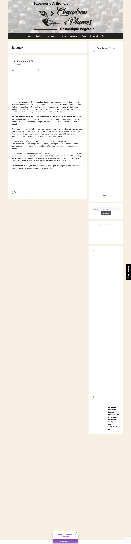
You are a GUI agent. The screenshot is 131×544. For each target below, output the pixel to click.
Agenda (63, 36)
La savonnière (22, 61)
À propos (51, 36)
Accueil (29, 36)
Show (128, 272)
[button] (103, 36)
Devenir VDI (94, 36)
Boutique (39, 36)
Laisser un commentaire (21, 194)
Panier (84, 36)
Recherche (105, 213)
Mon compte (74, 36)
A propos (17, 192)
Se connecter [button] (64, 541)
